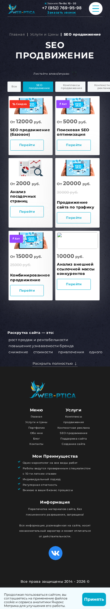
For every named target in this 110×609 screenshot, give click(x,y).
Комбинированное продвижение (30, 277)
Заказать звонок (61, 12)
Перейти (27, 145)
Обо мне (36, 433)
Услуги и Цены (44, 34)
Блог (36, 438)
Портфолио (36, 427)
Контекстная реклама (73, 427)
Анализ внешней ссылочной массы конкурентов (76, 269)
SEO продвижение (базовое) (30, 132)
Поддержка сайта (73, 438)
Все (14, 86)
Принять (94, 599)
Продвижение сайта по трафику (75, 204)
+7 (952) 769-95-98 (62, 8)
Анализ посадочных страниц (23, 196)
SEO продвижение (39, 86)
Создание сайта (73, 444)
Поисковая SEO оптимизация (73, 132)
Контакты (36, 444)
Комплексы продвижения (71, 86)
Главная (17, 34)
